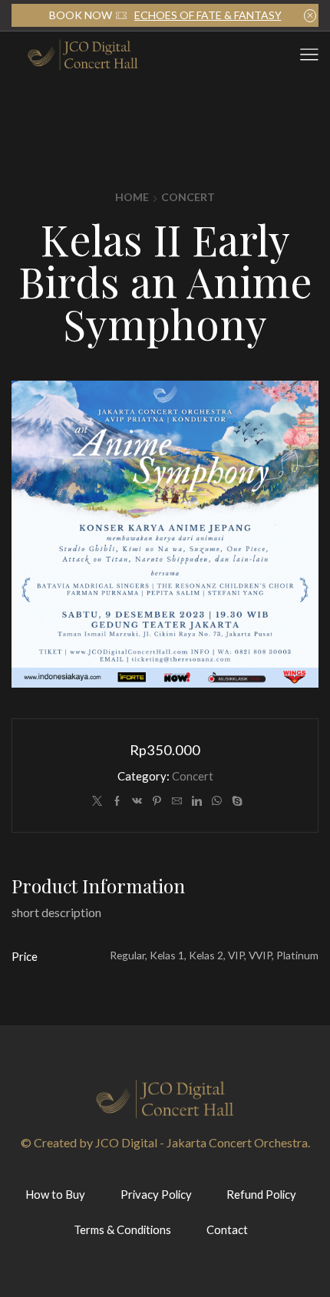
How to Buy (55, 1194)
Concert (188, 196)
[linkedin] (197, 801)
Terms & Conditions (122, 1229)
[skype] (235, 801)
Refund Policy (261, 1194)
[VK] (137, 801)
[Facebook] (117, 801)
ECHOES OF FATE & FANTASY (208, 14)
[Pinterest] (157, 801)
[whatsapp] (217, 801)
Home (132, 196)
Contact (227, 1229)
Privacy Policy (156, 1194)
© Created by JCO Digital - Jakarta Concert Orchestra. (165, 1142)
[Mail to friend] (177, 801)
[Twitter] (97, 801)
